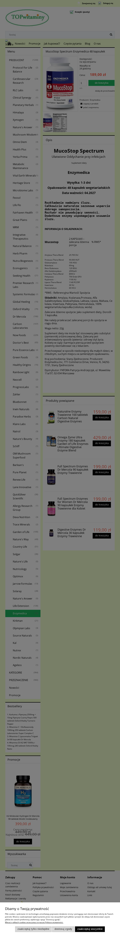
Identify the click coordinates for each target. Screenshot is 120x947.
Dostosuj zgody (63, 928)
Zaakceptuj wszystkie (89, 928)
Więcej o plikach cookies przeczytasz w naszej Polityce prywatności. (34, 922)
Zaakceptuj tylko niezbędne (33, 928)
